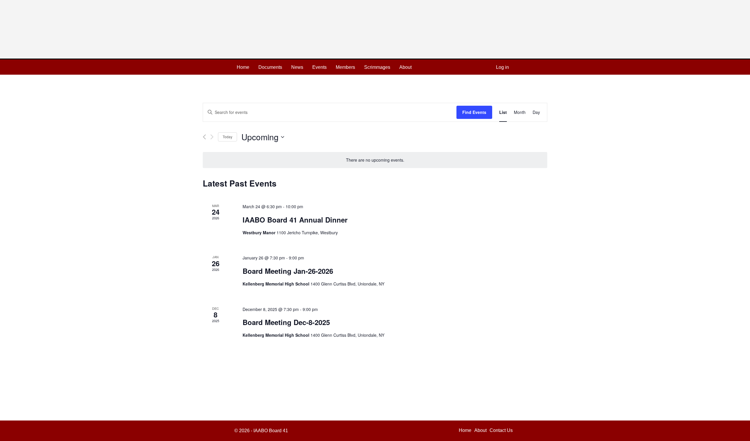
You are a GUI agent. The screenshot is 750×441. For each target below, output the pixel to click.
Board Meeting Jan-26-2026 (288, 271)
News (297, 67)
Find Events (474, 112)
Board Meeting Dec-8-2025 (286, 322)
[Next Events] (212, 137)
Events (319, 67)
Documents (270, 67)
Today (227, 136)
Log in (502, 67)
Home (243, 67)
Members (345, 67)
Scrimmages (377, 67)
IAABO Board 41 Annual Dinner (295, 220)
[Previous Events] (204, 137)
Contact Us (501, 430)
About (405, 67)
